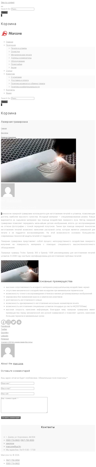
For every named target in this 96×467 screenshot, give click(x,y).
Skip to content (7, 2)
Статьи (9, 71)
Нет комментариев (18, 342)
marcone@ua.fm (13, 446)
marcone (14, 201)
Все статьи (4, 133)
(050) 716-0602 (13, 440)
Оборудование (18, 61)
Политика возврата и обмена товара (28, 83)
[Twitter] (13, 322)
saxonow (10, 443)
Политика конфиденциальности (25, 87)
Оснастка (15, 51)
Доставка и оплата (20, 80)
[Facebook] (3, 322)
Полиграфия (16, 64)
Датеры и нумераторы (21, 58)
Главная (9, 42)
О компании (16, 77)
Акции (13, 67)
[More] (19, 322)
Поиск (4, 12)
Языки (9, 93)
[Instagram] (8, 322)
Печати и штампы (19, 48)
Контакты (10, 90)
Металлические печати (21, 55)
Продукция (11, 45)
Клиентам (10, 74)
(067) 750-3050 (27, 440)
